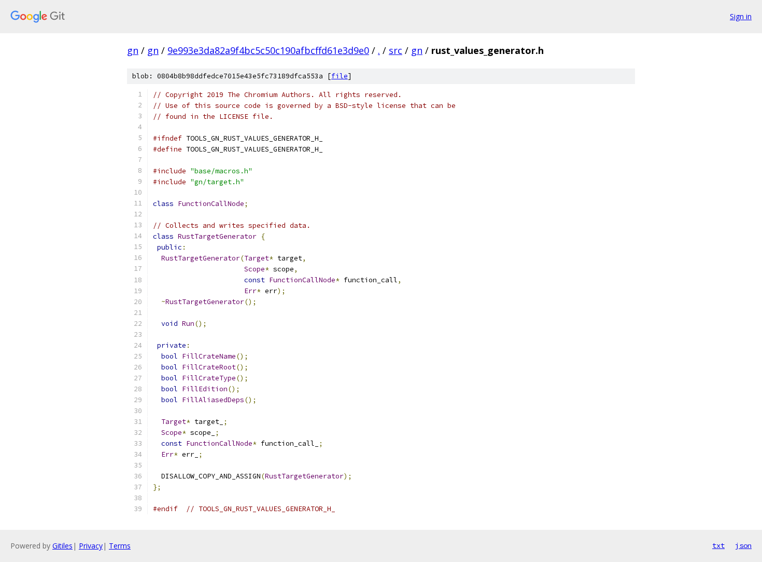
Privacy (91, 546)
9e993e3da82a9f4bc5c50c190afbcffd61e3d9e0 (268, 50)
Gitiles (62, 546)
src (395, 50)
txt (718, 545)
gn (132, 50)
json (743, 545)
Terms (120, 546)
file (339, 76)
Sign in (741, 16)
